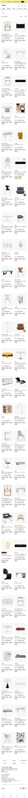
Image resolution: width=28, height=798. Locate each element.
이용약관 (13, 760)
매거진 (25, 8)
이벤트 (14, 8)
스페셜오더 (8, 8)
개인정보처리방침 (23, 760)
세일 (3, 8)
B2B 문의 (23, 763)
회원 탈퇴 (3, 788)
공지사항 (4, 763)
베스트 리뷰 (19, 8)
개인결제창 (14, 763)
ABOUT (4, 760)
